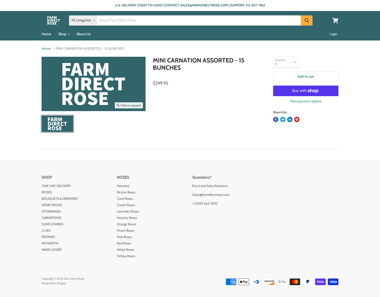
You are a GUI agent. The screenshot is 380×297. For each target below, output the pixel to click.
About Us (84, 34)
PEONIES (48, 237)
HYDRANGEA (51, 211)
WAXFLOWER (51, 250)
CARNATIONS (51, 218)
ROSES (47, 192)
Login (333, 34)
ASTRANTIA (50, 243)
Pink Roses (124, 237)
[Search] (306, 20)
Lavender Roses (128, 211)
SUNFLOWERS (52, 224)
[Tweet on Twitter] (282, 119)
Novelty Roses (127, 218)
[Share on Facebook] (275, 119)
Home (46, 34)
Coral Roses (125, 199)
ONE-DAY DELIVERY (56, 186)
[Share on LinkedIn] (289, 119)
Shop (62, 34)
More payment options (306, 101)
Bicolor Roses (126, 192)
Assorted (123, 186)
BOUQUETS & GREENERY (60, 199)
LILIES (46, 231)
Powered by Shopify (54, 283)
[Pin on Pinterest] (297, 119)
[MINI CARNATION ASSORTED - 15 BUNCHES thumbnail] (57, 123)
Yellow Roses (126, 256)
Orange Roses (126, 224)
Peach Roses (125, 231)
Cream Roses (126, 205)
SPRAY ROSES (52, 205)
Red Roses (124, 243)
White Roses (125, 250)
